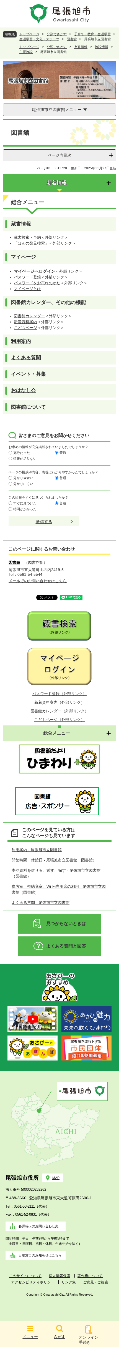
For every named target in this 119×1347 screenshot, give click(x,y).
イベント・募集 (28, 374)
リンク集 (68, 1282)
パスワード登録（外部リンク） (59, 694)
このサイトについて (25, 1276)
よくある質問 (26, 357)
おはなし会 (23, 390)
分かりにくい (23, 484)
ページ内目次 (59, 155)
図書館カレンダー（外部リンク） (59, 711)
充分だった (21, 453)
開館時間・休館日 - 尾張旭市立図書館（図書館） (54, 860)
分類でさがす (57, 34)
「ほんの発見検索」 (31, 243)
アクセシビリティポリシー (32, 1282)
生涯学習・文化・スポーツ (39, 39)
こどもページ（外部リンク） (59, 719)
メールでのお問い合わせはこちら (38, 581)
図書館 (72, 39)
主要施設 (26, 52)
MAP (56, 1178)
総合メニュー (56, 733)
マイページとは (27, 289)
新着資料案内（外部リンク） (59, 702)
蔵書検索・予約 (27, 237)
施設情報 (101, 47)
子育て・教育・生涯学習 (92, 34)
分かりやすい (23, 478)
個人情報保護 (59, 1276)
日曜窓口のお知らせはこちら (40, 1255)
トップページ (29, 34)
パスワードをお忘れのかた (37, 283)
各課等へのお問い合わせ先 (38, 1226)
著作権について (90, 1276)
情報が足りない (25, 459)
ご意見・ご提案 (95, 1282)
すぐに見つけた (25, 503)
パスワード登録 (27, 277)
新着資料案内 (25, 322)
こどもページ (25, 327)
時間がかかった (25, 509)
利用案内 (21, 341)
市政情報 (80, 47)
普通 (63, 453)
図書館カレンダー (29, 316)
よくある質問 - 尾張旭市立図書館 (40, 902)
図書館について (28, 407)
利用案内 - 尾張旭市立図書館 (37, 850)
